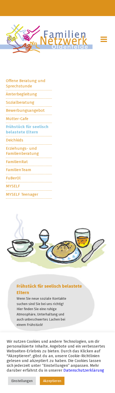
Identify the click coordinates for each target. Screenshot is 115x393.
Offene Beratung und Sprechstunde (25, 83)
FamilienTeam (18, 169)
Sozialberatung (20, 102)
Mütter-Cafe (17, 118)
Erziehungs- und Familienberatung (22, 151)
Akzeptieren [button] (52, 381)
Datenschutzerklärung (83, 370)
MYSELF (13, 186)
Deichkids (14, 140)
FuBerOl (13, 178)
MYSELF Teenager (22, 194)
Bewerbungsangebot (25, 110)
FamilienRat (17, 161)
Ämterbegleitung (21, 94)
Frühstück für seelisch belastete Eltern (27, 129)
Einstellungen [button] (22, 381)
